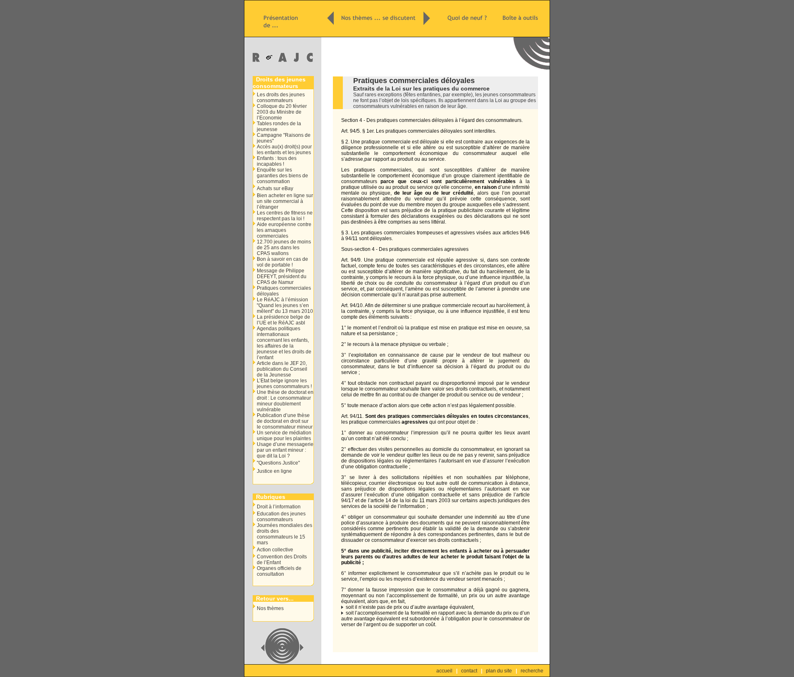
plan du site (499, 671)
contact (469, 671)
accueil (444, 671)
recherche (532, 671)
